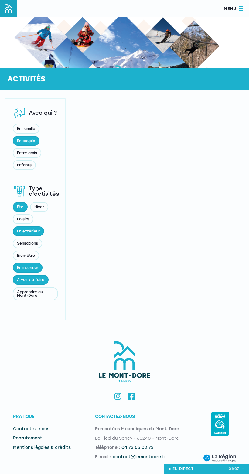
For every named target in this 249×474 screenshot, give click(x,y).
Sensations (27, 243)
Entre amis (27, 153)
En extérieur (28, 231)
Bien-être (26, 255)
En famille (26, 129)
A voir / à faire (30, 280)
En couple (26, 141)
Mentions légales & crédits (42, 447)
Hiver (39, 207)
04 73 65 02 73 (137, 447)
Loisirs (23, 219)
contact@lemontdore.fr (139, 456)
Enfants (24, 165)
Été (20, 207)
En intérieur (27, 268)
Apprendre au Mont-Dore (30, 294)
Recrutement (27, 438)
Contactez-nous (31, 429)
